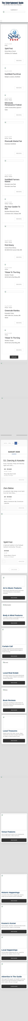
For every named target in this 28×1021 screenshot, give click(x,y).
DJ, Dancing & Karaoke (13, 460)
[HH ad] (14, 398)
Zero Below (8, 488)
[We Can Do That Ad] (14, 363)
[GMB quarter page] (14, 777)
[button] (1, 21)
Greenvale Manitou (12, 310)
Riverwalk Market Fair (13, 141)
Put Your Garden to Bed (12, 208)
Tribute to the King (12, 272)
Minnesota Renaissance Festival (13, 104)
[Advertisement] (14, 759)
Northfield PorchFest (13, 74)
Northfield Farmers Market (12, 180)
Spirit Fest (9, 48)
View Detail (19, 60)
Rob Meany (9, 245)
